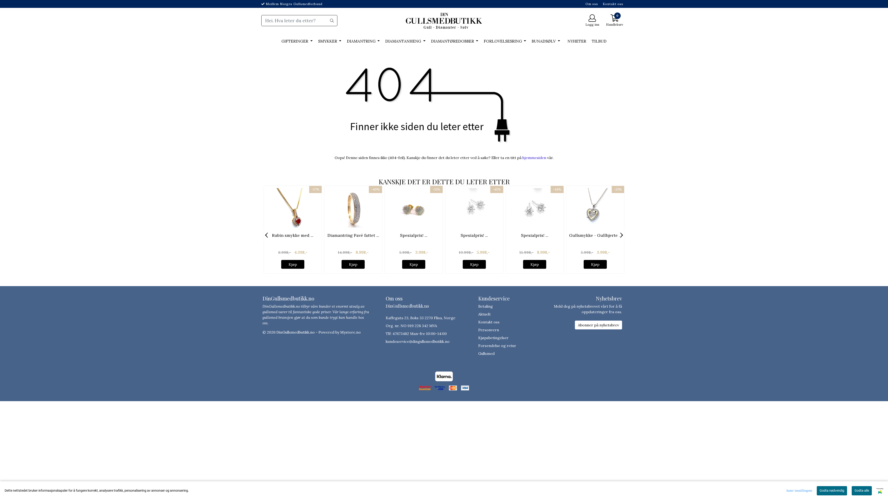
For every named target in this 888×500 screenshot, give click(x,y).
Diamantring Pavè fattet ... (353, 235)
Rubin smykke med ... (292, 235)
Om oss (592, 4)
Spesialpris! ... (413, 235)
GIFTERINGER (295, 41)
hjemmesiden (534, 157)
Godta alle (861, 490)
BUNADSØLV (544, 41)
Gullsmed (486, 353)
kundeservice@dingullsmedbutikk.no (418, 341)
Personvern (488, 330)
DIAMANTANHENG (403, 41)
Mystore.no (350, 332)
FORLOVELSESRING (503, 41)
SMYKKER (328, 41)
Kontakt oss (613, 4)
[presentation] (266, 235)
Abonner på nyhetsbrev (598, 325)
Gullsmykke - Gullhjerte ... (595, 235)
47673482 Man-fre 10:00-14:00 (419, 333)
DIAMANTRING (361, 41)
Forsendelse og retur (497, 345)
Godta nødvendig (832, 490)
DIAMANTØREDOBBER (453, 41)
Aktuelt (484, 314)
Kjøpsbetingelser (493, 337)
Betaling (485, 306)
